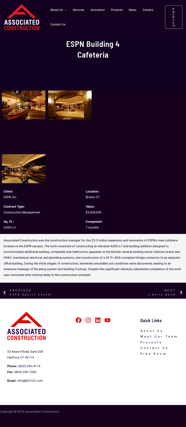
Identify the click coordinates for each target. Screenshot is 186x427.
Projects (151, 342)
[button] (64, 10)
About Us (151, 331)
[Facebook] (79, 320)
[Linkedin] (98, 320)
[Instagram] (88, 320)
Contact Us (154, 348)
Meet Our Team (159, 336)
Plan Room (153, 354)
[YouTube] (107, 320)
